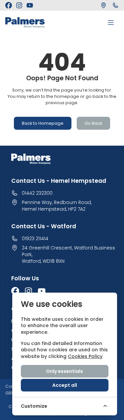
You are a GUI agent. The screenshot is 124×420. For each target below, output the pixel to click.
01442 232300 (37, 193)
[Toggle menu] (111, 23)
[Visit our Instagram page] (19, 5)
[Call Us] (115, 5)
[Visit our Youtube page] (29, 5)
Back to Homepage (42, 123)
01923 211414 (35, 238)
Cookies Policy (85, 356)
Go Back (93, 123)
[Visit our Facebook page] (8, 5)
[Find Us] (103, 5)
